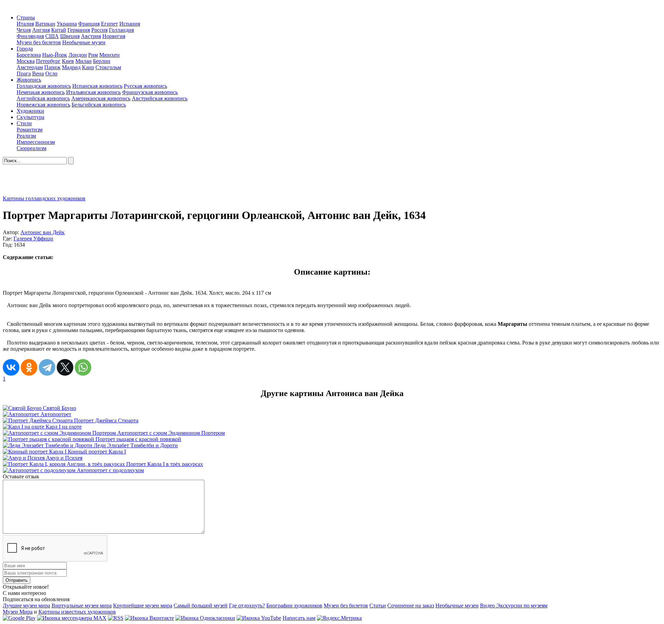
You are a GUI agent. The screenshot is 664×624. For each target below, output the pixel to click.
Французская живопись (150, 92)
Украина (67, 24)
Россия (99, 30)
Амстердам (30, 67)
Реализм (26, 136)
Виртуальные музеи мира (82, 605)
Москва (26, 61)
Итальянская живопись (93, 92)
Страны (26, 17)
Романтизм (30, 129)
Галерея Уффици (33, 238)
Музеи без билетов (39, 42)
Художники (30, 111)
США (52, 36)
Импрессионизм (36, 142)
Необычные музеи (83, 42)
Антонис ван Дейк (42, 232)
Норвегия (113, 36)
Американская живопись (100, 98)
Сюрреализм (31, 148)
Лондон (77, 55)
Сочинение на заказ (410, 605)
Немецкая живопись (41, 92)
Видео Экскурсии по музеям (513, 605)
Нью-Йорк (54, 55)
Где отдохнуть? (247, 605)
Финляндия (30, 36)
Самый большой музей (201, 605)
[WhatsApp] (83, 367)
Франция (89, 24)
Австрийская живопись (159, 98)
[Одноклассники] (29, 367)
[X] (65, 367)
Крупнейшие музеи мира (142, 605)
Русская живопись (145, 86)
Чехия (24, 30)
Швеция (70, 36)
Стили (24, 123)
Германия (78, 30)
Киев (68, 61)
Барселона (29, 55)
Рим (93, 55)
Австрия (91, 36)
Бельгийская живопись (99, 105)
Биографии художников (294, 605)
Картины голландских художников (44, 198)
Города (25, 49)
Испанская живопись (97, 86)
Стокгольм (108, 67)
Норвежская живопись (43, 105)
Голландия (121, 30)
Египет (109, 24)
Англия (41, 30)
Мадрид (71, 67)
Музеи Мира (18, 612)
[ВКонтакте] (11, 367)
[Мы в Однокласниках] (205, 618)
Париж (52, 67)
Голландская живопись (44, 86)
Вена (38, 73)
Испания (129, 24)
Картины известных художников (77, 612)
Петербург (48, 61)
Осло (51, 73)
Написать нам (299, 618)
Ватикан (45, 24)
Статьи (377, 605)
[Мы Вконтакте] (149, 618)
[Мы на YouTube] (259, 618)
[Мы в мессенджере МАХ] (72, 618)
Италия (25, 24)
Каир (88, 67)
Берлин (101, 61)
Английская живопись (43, 98)
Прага (24, 73)
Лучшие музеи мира (26, 605)
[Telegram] (47, 367)
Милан (83, 61)
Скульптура (30, 117)
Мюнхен (109, 55)
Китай (58, 30)
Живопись (29, 80)
